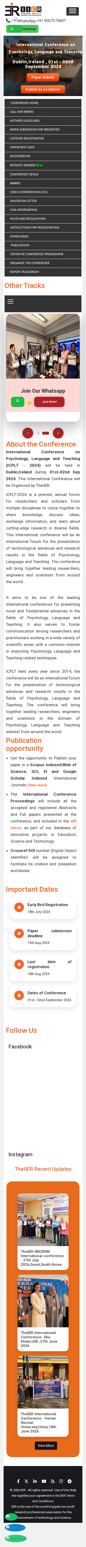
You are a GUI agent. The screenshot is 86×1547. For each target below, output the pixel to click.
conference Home (24, 103)
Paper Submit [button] (43, 77)
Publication (19, 245)
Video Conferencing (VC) (29, 192)
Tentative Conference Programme (37, 254)
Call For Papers (21, 112)
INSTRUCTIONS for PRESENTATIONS (34, 228)
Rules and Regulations (28, 219)
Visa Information (23, 210)
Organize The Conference (30, 263)
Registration (20, 156)
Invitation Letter (23, 201)
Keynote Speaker (23, 165)
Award (15, 183)
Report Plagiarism (24, 272)
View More (46, 1446)
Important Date (22, 147)
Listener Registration (27, 138)
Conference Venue (24, 174)
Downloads (19, 236)
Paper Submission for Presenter (34, 130)
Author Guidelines (24, 121)
